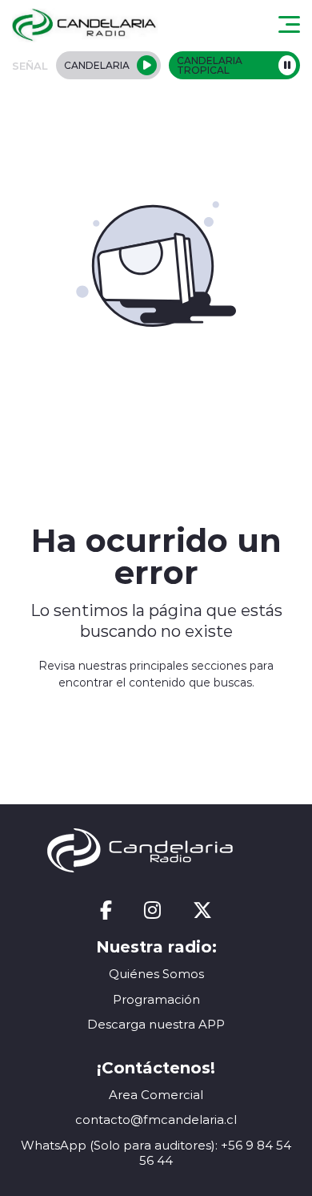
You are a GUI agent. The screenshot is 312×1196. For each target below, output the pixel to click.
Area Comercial (156, 1094)
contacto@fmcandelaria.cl (156, 1119)
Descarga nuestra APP (156, 1024)
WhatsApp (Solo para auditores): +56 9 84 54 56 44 (156, 1153)
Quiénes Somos (156, 973)
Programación (156, 999)
